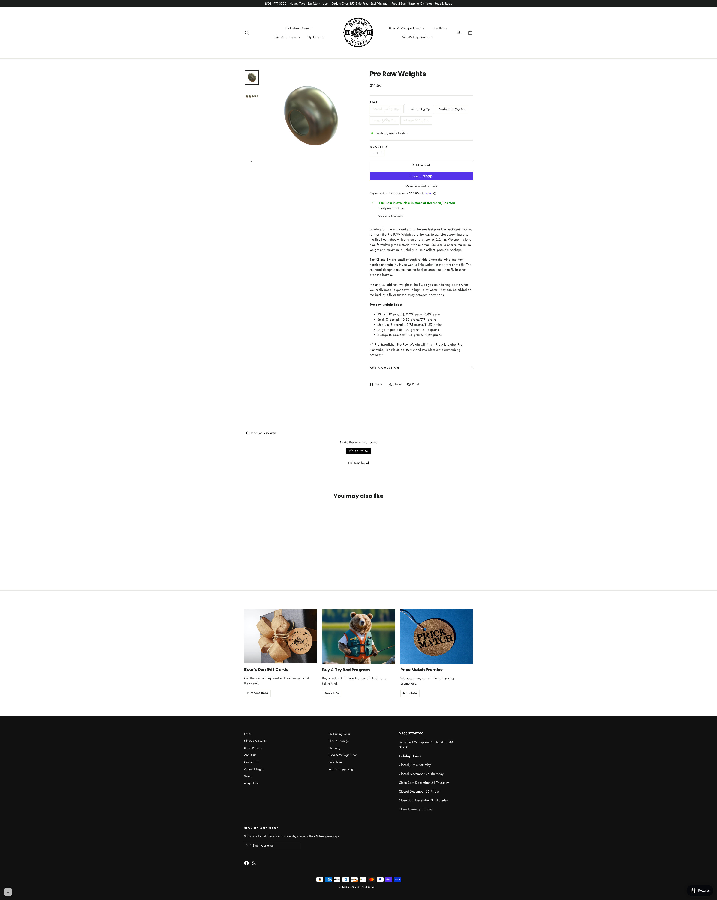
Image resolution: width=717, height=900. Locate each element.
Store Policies (253, 748)
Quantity (379, 146)
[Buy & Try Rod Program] (358, 636)
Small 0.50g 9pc (420, 109)
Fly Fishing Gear (297, 28)
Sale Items (439, 28)
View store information (391, 216)
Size (374, 101)
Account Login (254, 769)
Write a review (358, 450)
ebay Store (251, 783)
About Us (250, 755)
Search (248, 776)
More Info (332, 693)
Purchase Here (257, 693)
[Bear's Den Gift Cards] (280, 636)
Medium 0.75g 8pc (452, 109)
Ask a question (384, 368)
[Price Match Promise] (436, 636)
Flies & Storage (285, 37)
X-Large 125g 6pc (416, 120)
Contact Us (251, 762)
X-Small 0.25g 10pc (387, 109)
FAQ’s (248, 734)
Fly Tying (314, 37)
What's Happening (416, 37)
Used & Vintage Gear (405, 28)
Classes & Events (255, 741)
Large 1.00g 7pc (384, 120)
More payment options (421, 186)
